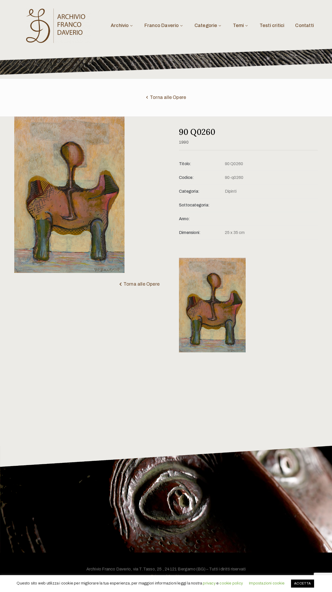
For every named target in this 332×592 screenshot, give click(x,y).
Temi (238, 25)
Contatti (304, 25)
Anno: (184, 219)
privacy (209, 583)
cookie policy (231, 583)
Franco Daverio (161, 25)
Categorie (206, 25)
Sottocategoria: (194, 205)
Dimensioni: (189, 232)
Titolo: (185, 164)
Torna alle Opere (168, 97)
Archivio (120, 25)
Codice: (186, 177)
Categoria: (189, 191)
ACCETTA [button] (302, 583)
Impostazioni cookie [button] (267, 583)
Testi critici (272, 25)
